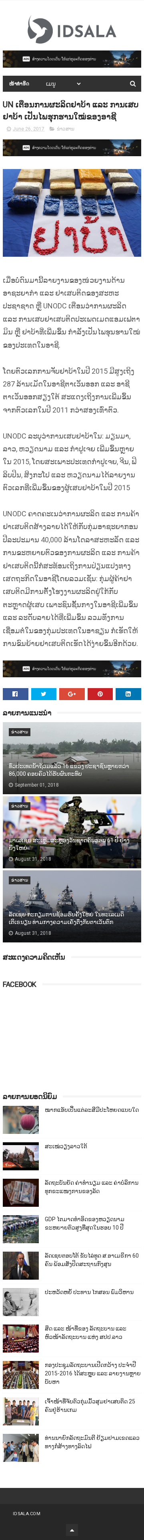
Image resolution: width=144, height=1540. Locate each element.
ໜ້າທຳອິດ (19, 84)
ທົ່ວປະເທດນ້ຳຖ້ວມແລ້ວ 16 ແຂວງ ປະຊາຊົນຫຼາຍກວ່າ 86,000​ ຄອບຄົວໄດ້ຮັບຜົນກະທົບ (69, 770)
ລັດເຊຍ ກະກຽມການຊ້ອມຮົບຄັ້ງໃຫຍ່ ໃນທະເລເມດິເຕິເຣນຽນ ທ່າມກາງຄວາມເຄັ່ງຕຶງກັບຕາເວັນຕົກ (66, 918)
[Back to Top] (72, 1530)
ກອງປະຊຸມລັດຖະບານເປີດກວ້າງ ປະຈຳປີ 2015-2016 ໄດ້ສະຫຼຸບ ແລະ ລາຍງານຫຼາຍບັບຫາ (93, 1373)
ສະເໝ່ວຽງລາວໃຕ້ (66, 1146)
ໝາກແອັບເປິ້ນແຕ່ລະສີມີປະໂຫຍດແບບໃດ (92, 1110)
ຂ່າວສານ (65, 129)
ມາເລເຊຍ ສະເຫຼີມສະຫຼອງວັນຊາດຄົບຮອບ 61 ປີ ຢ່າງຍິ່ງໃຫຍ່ (69, 844)
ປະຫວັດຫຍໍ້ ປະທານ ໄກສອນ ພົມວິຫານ (89, 1292)
